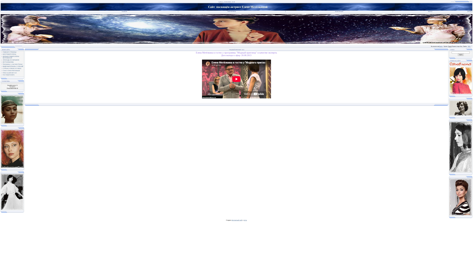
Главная (124, 11)
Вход (469, 11)
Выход (430, 11)
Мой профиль (232, 11)
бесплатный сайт (237, 220)
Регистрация (339, 11)
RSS (469, 46)
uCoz (245, 220)
